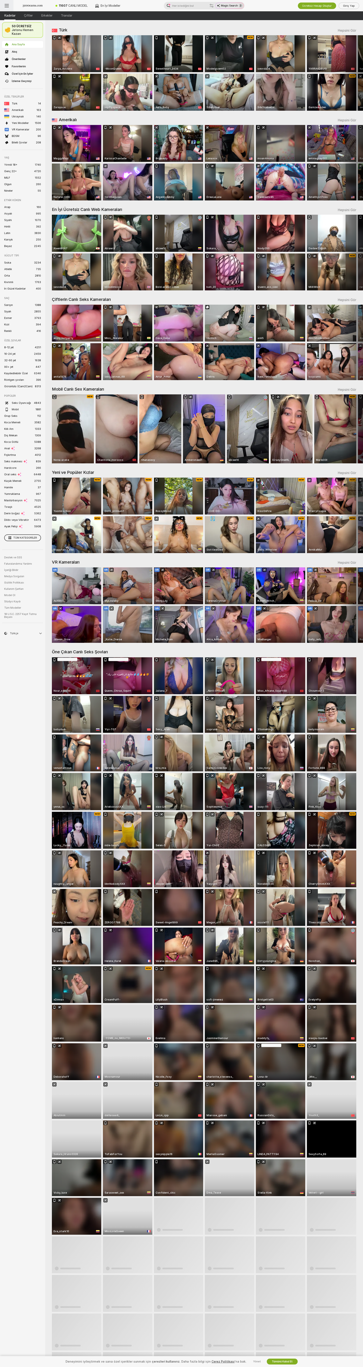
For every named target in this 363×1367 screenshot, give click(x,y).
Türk (63, 29)
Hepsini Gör (347, 30)
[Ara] (211, 6)
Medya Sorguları (14, 576)
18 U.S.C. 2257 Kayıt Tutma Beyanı (20, 616)
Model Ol (9, 595)
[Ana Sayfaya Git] (32, 5)
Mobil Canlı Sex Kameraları (78, 389)
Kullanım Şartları (14, 588)
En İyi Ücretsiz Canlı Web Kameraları (87, 209)
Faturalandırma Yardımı (18, 563)
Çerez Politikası (223, 1361)
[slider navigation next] (352, 73)
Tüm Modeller (12, 607)
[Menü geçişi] (6, 5)
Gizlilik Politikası (14, 582)
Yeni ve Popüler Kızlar (73, 472)
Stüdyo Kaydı (12, 601)
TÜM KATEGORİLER (25, 537)
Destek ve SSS (13, 557)
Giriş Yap (349, 5)
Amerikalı (68, 119)
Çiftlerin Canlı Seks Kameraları (81, 299)
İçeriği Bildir (11, 570)
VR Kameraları (66, 562)
